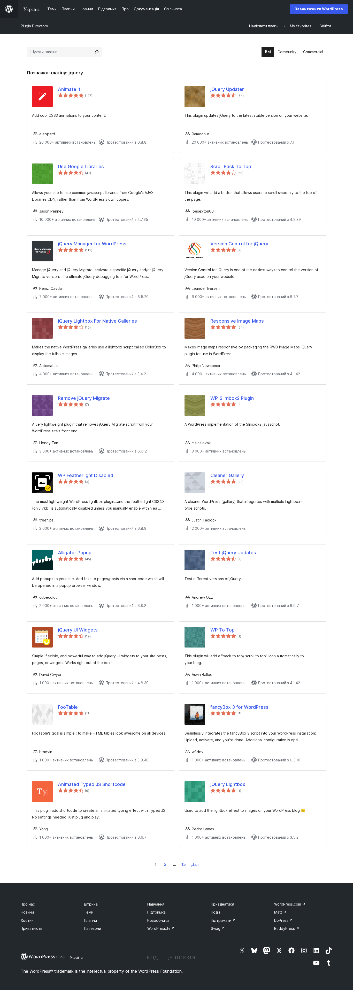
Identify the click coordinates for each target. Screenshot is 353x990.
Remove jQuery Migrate (84, 398)
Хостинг (28, 920)
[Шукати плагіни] (96, 52)
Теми (88, 912)
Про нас (28, 904)
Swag (218, 928)
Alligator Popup (74, 552)
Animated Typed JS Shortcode (92, 784)
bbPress (283, 920)
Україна (76, 957)
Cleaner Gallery (227, 475)
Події (215, 912)
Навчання (155, 904)
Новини (27, 912)
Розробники (158, 920)
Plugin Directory (34, 26)
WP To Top (222, 630)
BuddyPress (286, 928)
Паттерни (92, 928)
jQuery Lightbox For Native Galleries (97, 321)
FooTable (68, 707)
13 (183, 864)
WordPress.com (289, 904)
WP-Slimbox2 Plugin (232, 398)
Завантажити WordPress (319, 9)
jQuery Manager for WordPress (92, 243)
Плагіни (90, 920)
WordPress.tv (161, 928)
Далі (195, 864)
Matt (280, 912)
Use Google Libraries (81, 166)
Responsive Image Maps (237, 321)
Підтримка (156, 912)
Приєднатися (222, 904)
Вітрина (91, 904)
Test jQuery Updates (233, 552)
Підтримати (223, 920)
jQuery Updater (227, 89)
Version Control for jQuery (239, 243)
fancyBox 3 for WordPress (239, 707)
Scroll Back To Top (230, 166)
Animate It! (70, 89)
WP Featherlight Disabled (85, 475)
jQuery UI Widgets (78, 630)
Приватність (31, 928)
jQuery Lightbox (227, 784)
